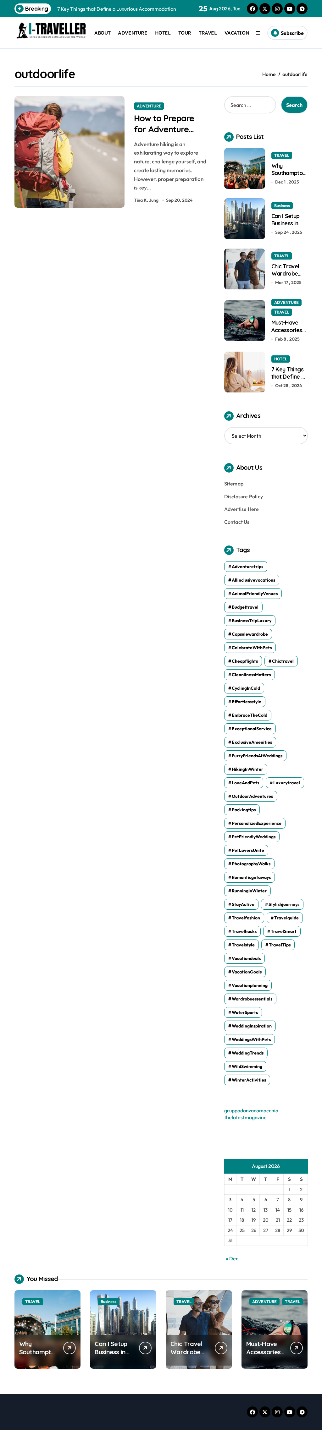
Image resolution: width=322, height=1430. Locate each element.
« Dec (232, 1258)
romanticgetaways (251, 877)
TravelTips (280, 945)
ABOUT (102, 33)
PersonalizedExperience (256, 823)
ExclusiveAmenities (252, 742)
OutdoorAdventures (252, 796)
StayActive (243, 904)
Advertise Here (241, 509)
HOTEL (163, 33)
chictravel (283, 661)
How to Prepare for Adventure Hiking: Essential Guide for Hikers (165, 134)
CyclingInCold (246, 688)
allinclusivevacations (253, 580)
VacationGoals (247, 972)
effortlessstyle (246, 701)
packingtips (244, 810)
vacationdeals (246, 958)
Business (282, 205)
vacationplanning (250, 985)
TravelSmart (284, 931)
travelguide (286, 918)
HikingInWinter (247, 769)
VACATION (237, 33)
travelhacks (244, 931)
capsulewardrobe (250, 634)
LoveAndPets (245, 783)
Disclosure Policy (243, 496)
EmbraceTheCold (249, 715)
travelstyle (243, 945)
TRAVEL (208, 33)
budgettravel (245, 607)
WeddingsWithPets (251, 1039)
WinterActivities (249, 1080)
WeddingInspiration (252, 1026)
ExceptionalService (252, 728)
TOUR (184, 33)
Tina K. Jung (146, 200)
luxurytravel (286, 783)
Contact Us (237, 522)
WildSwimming (247, 1066)
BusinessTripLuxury (251, 620)
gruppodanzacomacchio (251, 1110)
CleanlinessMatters (251, 674)
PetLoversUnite (248, 850)
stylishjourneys (284, 904)
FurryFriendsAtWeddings (257, 756)
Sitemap (233, 483)
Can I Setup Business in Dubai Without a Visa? (289, 227)
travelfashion (246, 918)
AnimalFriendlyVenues (255, 593)
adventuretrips (247, 566)
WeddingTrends (248, 1053)
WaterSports (245, 1012)
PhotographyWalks (251, 864)
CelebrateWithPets (252, 647)
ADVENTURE (132, 33)
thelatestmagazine (245, 1117)
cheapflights (245, 661)
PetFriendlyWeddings (253, 837)
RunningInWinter (249, 891)
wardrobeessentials (252, 999)
